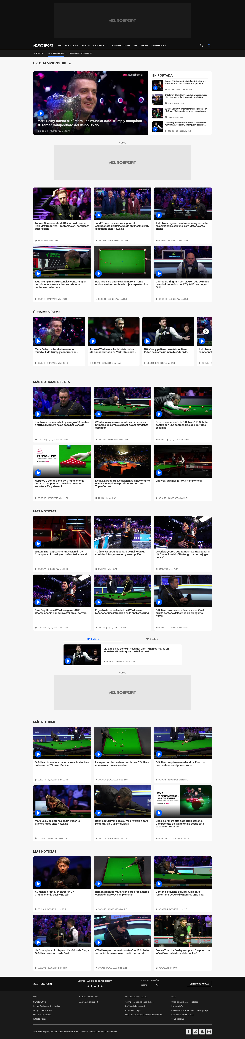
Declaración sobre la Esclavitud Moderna (143, 1015)
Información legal (133, 1010)
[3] (95, 986)
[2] (91, 986)
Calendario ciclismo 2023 (182, 1015)
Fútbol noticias (39, 1019)
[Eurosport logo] (43, 45)
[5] (102, 986)
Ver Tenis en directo (42, 1015)
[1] (88, 986)
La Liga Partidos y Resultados (46, 1006)
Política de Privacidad (135, 1006)
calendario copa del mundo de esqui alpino (190, 1010)
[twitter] (195, 1031)
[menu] (201, 45)
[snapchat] (202, 1031)
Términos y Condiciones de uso (139, 1002)
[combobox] (149, 985)
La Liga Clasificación (42, 1010)
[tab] (93, 639)
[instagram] (209, 1031)
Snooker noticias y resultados (184, 1002)
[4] (98, 986)
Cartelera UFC (39, 1002)
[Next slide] (206, 331)
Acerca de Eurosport (88, 1002)
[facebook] (188, 1031)
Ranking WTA (177, 1006)
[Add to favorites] (70, 63)
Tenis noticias (177, 1019)
